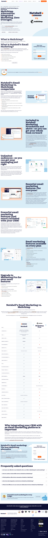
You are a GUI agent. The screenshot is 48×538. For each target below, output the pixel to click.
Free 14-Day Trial (43, 1)
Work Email (34, 52)
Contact (32, 522)
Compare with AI (14, 62)
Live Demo (32, 521)
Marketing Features (3, 522)
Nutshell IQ (2, 526)
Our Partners (32, 525)
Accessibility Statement (24, 529)
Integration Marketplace (14, 521)
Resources (22, 522)
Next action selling (13, 525)
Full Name (34, 450)
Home (1, 6)
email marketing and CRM (9, 26)
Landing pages (29, 263)
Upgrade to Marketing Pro (11, 312)
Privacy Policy (22, 526)
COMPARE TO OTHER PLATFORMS (13, 32)
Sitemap (44, 535)
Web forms (28, 262)
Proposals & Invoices (3, 525)
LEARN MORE (3, 32)
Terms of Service (23, 525)
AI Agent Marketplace (13, 522)
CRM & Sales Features (3, 521)
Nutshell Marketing (33, 142)
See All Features (3, 529)
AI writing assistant (30, 193)
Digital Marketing (13, 529)
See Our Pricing (38, 496)
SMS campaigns (4, 290)
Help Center (22, 521)
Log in (39, 1)
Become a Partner (33, 526)
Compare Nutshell (5, 6)
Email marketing (6, 48)
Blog (31, 529)
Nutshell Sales (34, 311)
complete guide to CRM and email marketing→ (16, 440)
